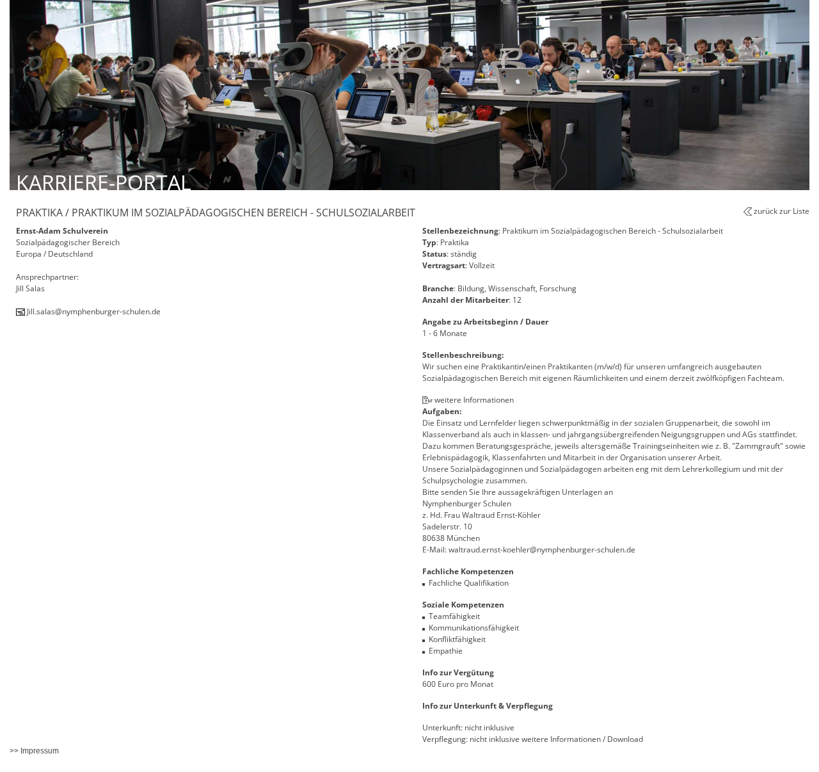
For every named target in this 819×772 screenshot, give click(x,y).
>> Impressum (34, 750)
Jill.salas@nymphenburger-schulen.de (94, 311)
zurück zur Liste (781, 210)
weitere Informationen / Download (582, 739)
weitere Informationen (474, 399)
